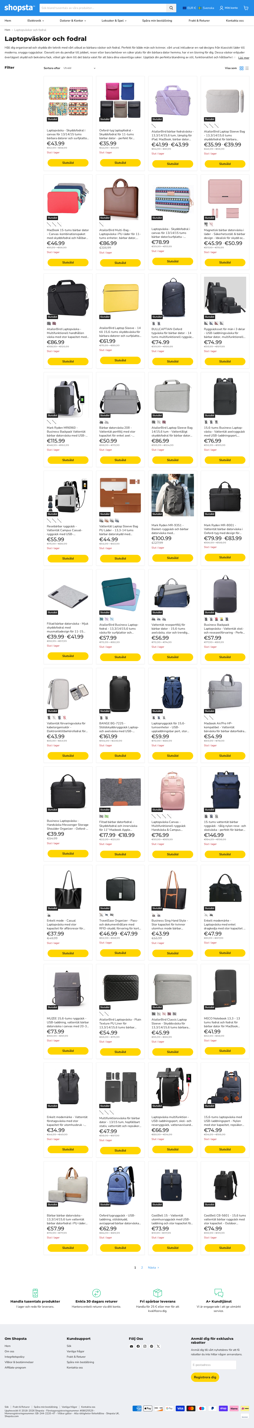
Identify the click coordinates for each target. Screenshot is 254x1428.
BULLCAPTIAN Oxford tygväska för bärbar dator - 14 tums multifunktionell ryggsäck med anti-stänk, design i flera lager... (172, 337)
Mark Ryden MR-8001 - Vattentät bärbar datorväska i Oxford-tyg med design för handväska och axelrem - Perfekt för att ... (223, 533)
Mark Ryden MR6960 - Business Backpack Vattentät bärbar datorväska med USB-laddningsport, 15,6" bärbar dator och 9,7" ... (66, 435)
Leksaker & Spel (113, 21)
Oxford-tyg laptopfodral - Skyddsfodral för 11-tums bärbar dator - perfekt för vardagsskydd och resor (116, 136)
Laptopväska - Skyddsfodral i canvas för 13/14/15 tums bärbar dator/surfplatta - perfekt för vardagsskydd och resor (171, 237)
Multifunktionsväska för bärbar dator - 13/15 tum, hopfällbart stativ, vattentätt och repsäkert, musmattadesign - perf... (120, 1124)
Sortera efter (52, 68)
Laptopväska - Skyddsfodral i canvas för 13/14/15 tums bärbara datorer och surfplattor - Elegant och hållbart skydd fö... (67, 138)
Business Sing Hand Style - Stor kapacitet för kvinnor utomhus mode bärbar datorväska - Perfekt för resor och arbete (171, 928)
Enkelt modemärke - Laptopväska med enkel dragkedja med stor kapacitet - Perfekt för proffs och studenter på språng (225, 928)
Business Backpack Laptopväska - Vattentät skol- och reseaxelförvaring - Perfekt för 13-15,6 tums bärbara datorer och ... (224, 632)
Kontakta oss (235, 21)
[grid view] (241, 68)
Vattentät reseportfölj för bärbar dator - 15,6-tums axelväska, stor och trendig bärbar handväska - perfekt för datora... (172, 632)
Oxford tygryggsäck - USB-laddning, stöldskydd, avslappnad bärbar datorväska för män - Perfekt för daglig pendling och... (119, 1223)
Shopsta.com (12, 1416)
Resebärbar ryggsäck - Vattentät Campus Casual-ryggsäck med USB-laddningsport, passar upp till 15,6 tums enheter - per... (66, 534)
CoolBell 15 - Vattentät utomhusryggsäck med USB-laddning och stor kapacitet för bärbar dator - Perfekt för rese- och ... (172, 1223)
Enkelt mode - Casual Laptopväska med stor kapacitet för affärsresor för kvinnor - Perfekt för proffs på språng (66, 928)
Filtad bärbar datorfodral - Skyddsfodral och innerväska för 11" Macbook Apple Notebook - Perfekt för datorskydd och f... (118, 830)
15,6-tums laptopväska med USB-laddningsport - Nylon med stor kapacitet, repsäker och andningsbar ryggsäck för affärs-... (223, 1125)
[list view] (246, 68)
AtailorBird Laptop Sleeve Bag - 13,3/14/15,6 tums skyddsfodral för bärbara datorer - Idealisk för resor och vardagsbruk (224, 139)
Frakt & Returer (199, 21)
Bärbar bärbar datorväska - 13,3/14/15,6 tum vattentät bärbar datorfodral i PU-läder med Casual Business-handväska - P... (66, 1223)
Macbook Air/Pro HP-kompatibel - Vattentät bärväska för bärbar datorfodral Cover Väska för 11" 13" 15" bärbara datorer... (224, 731)
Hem (8, 21)
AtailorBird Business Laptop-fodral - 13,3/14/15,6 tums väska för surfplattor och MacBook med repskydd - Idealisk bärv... (119, 632)
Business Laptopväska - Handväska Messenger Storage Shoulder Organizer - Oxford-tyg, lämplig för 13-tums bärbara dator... (68, 829)
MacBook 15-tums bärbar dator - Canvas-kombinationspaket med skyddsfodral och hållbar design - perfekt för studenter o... (68, 238)
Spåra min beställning (157, 21)
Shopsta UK (112, 1413)
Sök (69, 1346)
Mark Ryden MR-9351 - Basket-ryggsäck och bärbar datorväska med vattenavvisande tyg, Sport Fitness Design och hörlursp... (171, 533)
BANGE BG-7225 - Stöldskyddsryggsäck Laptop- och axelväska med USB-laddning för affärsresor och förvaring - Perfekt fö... (119, 731)
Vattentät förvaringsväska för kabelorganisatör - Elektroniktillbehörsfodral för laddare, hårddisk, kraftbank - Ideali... (66, 731)
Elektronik (35, 21)
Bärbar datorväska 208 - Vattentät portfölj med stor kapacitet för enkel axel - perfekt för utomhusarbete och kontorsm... (119, 435)
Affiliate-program (15, 1367)
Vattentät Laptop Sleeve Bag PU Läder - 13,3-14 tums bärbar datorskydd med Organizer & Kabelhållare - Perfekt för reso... (118, 534)
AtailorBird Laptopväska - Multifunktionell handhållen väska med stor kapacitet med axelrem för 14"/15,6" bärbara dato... (67, 337)
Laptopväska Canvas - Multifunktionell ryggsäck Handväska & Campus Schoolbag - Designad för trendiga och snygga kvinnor (170, 830)
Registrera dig (205, 1377)
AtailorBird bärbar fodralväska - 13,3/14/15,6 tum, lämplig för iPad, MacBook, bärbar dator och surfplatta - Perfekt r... (173, 137)
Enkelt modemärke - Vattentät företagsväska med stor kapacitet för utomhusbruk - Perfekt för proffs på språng (67, 1123)
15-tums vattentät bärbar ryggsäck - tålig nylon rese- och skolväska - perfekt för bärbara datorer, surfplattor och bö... (225, 828)
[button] (198, 8)
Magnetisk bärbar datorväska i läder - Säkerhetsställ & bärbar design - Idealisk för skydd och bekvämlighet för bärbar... (224, 236)
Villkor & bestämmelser (19, 1362)
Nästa (152, 1268)
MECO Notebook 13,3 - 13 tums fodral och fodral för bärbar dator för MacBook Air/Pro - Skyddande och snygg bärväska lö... (224, 1026)
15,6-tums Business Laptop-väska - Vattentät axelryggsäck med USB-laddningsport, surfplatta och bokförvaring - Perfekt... (224, 435)
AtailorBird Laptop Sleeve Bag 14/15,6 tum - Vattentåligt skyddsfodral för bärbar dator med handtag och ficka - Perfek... (172, 435)
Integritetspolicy (15, 1357)
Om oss (9, 1351)
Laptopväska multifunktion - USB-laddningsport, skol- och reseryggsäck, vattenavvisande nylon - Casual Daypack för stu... (172, 1125)
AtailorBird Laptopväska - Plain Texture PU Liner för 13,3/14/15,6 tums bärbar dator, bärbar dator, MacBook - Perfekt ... (120, 1027)
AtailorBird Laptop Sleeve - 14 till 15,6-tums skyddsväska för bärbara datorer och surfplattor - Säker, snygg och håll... (120, 334)
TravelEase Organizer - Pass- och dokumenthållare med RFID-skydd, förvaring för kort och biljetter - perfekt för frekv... (119, 928)
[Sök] (171, 8)
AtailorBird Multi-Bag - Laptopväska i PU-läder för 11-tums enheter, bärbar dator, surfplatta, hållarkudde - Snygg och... (120, 238)
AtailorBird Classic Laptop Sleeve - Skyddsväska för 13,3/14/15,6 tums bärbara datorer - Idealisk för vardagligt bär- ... (172, 1027)
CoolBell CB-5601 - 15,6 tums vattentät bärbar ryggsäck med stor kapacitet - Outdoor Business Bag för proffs (225, 1221)
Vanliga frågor (75, 1351)
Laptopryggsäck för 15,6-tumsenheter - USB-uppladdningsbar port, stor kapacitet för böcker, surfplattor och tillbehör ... (173, 731)
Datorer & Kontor (72, 21)
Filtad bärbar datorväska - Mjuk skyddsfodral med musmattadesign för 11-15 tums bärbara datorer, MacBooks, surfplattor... (67, 631)
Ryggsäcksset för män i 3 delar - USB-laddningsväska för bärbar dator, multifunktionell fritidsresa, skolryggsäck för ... (224, 335)
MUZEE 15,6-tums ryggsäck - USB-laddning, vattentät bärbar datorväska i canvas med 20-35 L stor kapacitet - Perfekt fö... (68, 1024)
